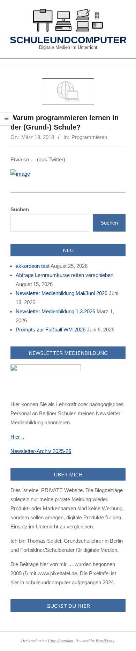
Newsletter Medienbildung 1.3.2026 (55, 311)
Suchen (19, 209)
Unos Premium (60, 640)
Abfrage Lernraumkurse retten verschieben (64, 275)
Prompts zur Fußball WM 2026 (50, 329)
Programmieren (89, 137)
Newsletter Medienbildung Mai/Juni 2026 (61, 293)
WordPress (105, 640)
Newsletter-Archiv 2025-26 (40, 451)
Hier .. (17, 437)
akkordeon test (33, 266)
